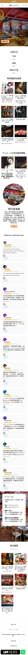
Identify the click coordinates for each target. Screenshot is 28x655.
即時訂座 (5, 41)
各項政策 (13, 641)
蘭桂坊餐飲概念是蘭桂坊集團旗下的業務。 (13, 635)
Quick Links (13, 629)
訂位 (14, 59)
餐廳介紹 (13, 624)
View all (14, 549)
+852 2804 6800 (13, 505)
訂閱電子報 (13, 646)
